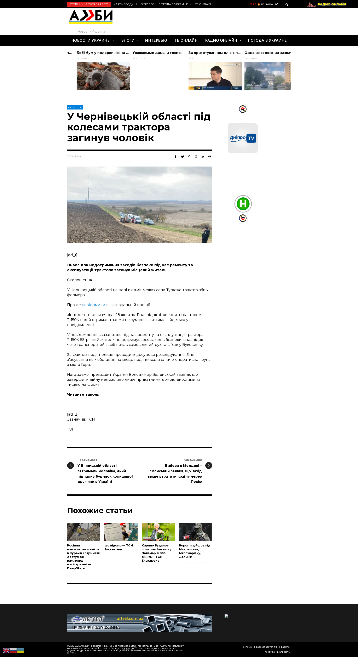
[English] (6, 650)
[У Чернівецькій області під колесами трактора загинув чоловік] (139, 205)
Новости (75, 107)
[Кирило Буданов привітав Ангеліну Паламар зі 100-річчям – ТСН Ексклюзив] (151, 532)
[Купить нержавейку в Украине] (139, 622)
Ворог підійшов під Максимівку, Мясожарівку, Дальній (194, 551)
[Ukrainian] (20, 650)
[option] (95, 70)
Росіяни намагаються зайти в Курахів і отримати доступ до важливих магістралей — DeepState (83, 557)
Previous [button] (64, 72)
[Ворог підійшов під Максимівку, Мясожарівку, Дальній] (189, 532)
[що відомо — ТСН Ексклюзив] (114, 532)
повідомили (93, 305)
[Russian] (13, 650)
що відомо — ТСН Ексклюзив (118, 547)
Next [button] (294, 72)
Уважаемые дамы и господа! (151, 53)
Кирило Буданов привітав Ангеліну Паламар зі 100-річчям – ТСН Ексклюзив (156, 553)
